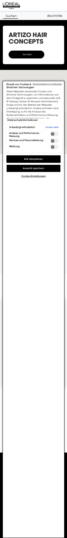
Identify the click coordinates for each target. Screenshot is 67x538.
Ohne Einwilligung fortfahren (47, 84)
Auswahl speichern (33, 168)
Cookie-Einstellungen (33, 176)
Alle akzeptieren (33, 159)
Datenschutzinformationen (22, 120)
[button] (55, 15)
